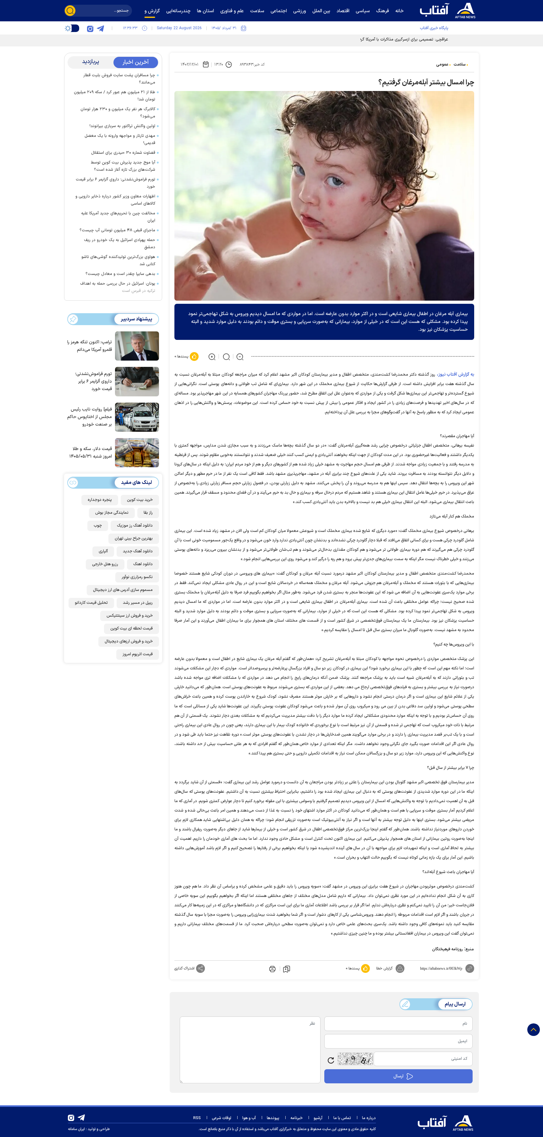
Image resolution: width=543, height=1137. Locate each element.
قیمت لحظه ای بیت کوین (131, 628)
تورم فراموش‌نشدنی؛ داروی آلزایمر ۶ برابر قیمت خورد (115, 183)
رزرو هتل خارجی (105, 564)
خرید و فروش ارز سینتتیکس (130, 616)
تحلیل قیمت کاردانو (91, 603)
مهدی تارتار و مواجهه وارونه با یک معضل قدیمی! (120, 139)
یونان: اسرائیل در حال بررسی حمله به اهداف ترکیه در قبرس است (117, 287)
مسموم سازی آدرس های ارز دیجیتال (123, 590)
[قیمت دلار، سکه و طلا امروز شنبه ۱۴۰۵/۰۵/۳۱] (135, 452)
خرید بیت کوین (140, 500)
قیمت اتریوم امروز (138, 654)
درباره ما (369, 1118)
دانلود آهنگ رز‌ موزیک (135, 526)
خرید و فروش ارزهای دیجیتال (129, 641)
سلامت (459, 65)
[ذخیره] (286, 969)
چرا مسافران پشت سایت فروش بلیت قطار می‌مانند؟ (119, 79)
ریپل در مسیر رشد (138, 603)
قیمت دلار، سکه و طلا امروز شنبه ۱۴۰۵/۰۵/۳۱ (90, 453)
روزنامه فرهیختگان (447, 949)
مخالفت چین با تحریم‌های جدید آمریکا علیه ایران (118, 217)
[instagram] (90, 28)
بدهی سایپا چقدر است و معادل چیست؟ (120, 274)
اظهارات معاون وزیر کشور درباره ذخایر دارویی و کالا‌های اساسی (115, 200)
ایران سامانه (76, 1129)
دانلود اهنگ (143, 564)
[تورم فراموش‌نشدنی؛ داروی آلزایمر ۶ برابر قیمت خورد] (135, 381)
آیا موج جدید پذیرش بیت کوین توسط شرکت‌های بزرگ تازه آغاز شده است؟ (123, 166)
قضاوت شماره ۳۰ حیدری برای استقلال (123, 153)
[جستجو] (70, 10)
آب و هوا (249, 1118)
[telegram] (100, 28)
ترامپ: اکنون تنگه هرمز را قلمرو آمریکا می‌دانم (89, 346)
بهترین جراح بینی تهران (134, 538)
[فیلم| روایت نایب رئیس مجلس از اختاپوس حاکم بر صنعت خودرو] (135, 416)
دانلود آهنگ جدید (138, 551)
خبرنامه (296, 1118)
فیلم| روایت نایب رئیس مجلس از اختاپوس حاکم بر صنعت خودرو (89, 417)
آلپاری (103, 551)
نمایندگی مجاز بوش (112, 513)
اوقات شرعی (221, 1118)
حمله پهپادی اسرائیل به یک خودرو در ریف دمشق (119, 243)
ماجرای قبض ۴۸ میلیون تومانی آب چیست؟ (117, 230)
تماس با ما (342, 1118)
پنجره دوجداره (100, 500)
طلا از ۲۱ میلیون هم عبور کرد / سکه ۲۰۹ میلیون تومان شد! (114, 96)
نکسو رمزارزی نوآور (137, 577)
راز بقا (148, 513)
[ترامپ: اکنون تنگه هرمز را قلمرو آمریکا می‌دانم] (135, 345)
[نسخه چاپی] (272, 968)
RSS (197, 1118)
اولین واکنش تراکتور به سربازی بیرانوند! (122, 126)
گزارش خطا (384, 968)
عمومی (442, 65)
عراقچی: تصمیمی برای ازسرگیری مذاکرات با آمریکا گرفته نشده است (392, 39)
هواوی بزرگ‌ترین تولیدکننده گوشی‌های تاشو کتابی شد (118, 260)
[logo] (449, 10)
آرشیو (318, 1118)
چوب (98, 526)
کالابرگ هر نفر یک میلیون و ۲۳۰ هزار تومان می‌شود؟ (117, 113)
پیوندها (273, 1118)
